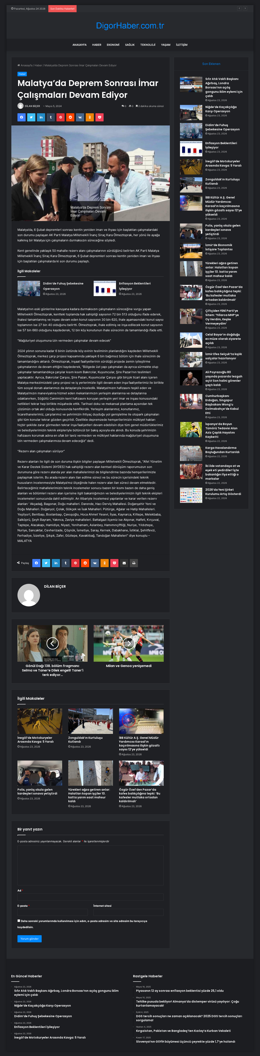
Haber (96, 44)
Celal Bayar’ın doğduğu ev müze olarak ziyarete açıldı (223, 338)
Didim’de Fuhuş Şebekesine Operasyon (103, 8)
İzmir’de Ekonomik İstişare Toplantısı (219, 247)
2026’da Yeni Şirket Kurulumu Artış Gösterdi (223, 492)
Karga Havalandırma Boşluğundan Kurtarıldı (222, 450)
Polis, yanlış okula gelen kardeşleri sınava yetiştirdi (37, 792)
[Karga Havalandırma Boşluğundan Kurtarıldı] (191, 453)
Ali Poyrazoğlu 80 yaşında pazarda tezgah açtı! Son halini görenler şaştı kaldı (223, 378)
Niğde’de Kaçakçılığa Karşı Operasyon (221, 109)
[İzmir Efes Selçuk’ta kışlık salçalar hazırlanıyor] (191, 359)
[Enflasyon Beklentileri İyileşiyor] (105, 288)
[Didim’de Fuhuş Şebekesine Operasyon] (29, 288)
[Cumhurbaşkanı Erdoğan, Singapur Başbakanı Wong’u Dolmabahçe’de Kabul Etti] (191, 401)
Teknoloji (147, 44)
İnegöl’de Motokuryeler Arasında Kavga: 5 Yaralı (35, 740)
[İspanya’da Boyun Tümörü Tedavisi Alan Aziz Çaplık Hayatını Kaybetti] (191, 429)
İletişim (181, 44)
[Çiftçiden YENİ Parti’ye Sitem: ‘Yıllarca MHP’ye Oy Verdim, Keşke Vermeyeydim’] (191, 316)
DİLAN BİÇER (32, 106)
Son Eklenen (211, 64)
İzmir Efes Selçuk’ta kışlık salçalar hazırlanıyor (223, 356)
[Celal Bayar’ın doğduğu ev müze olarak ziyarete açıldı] (191, 340)
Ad (20, 890)
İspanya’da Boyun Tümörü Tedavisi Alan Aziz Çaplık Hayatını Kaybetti (221, 430)
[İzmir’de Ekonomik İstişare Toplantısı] (191, 250)
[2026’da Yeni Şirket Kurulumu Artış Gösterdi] (191, 495)
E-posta (23, 905)
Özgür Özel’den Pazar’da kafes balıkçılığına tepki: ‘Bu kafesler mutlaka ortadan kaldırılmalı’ (139, 795)
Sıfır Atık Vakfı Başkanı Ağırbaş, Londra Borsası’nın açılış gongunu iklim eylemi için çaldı (224, 87)
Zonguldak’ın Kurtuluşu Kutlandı (85, 740)
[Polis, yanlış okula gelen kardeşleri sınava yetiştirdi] (39, 773)
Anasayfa (80, 44)
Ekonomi (113, 44)
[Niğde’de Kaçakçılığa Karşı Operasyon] (191, 112)
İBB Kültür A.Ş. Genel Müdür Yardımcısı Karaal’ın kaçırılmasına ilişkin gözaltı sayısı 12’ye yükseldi (139, 743)
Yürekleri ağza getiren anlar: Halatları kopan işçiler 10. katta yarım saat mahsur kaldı (89, 795)
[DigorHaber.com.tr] (130, 26)
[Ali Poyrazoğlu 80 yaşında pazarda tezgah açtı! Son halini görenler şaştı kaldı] (191, 377)
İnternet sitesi (102, 905)
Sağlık (130, 44)
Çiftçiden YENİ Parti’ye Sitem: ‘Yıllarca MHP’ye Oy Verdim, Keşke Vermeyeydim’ (222, 317)
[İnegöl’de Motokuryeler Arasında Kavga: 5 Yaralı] (39, 721)
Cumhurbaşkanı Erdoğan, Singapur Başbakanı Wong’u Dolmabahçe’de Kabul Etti (222, 404)
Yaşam (165, 44)
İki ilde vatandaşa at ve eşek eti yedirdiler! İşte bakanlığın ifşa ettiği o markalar (222, 472)
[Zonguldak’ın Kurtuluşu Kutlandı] (90, 721)
